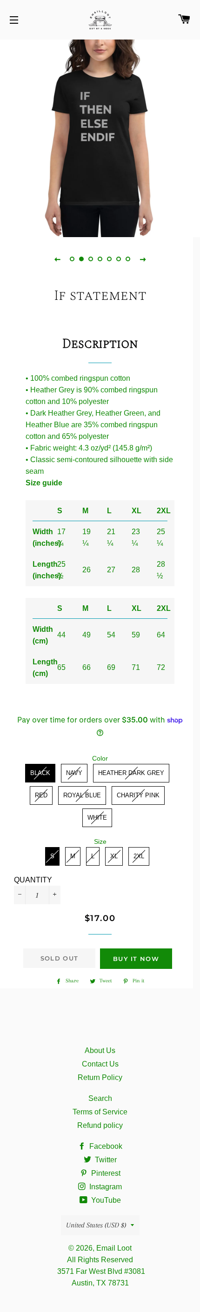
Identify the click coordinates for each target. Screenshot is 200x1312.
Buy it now (136, 958)
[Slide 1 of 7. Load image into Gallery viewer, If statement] (72, 259)
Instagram (104, 1187)
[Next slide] (143, 259)
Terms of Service (100, 1112)
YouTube (105, 1200)
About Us (100, 1050)
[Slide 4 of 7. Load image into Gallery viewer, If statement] (100, 259)
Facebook (104, 1146)
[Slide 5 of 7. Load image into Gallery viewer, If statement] (109, 259)
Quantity (33, 880)
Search (100, 1098)
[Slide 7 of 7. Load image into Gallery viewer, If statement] (128, 259)
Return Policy (100, 1077)
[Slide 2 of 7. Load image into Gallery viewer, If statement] (81, 259)
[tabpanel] (100, 137)
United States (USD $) (96, 1225)
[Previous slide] (57, 259)
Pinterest (104, 1173)
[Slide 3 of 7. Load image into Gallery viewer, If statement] (90, 259)
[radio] (40, 773)
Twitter (105, 1160)
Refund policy (100, 1125)
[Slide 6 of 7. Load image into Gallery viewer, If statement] (118, 259)
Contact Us (100, 1064)
